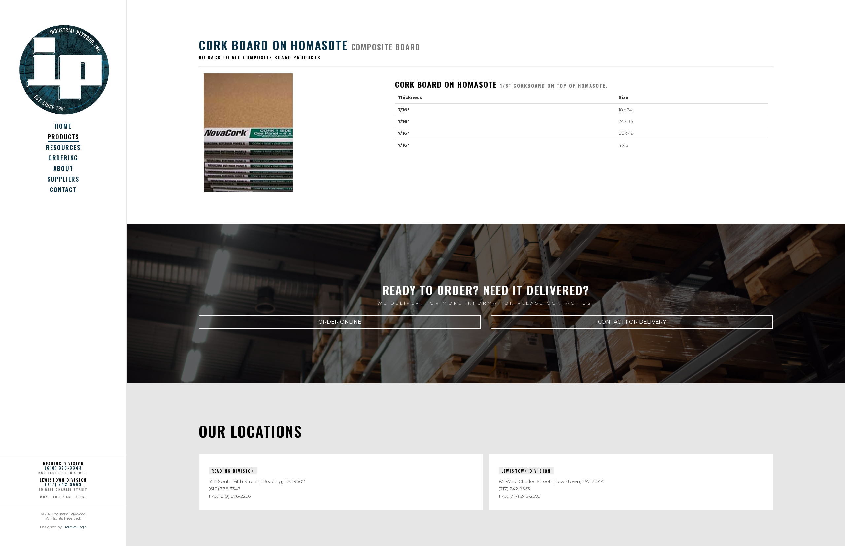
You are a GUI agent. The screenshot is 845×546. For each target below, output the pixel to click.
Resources (63, 147)
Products (63, 136)
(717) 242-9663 (63, 484)
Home (63, 126)
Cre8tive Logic (75, 527)
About (63, 168)
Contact (63, 189)
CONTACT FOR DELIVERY (632, 322)
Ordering (63, 158)
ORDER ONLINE (339, 322)
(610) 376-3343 (63, 468)
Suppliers (63, 179)
